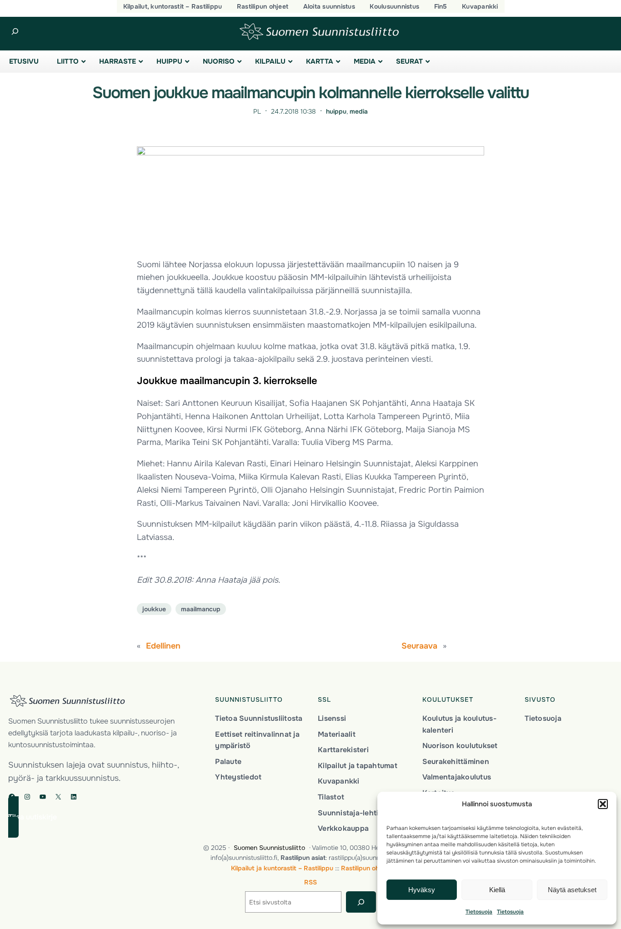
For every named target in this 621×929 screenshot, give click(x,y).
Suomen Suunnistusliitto (269, 848)
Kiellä (497, 890)
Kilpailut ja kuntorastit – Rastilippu (282, 868)
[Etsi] (361, 902)
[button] (602, 804)
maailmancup (200, 609)
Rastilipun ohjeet (366, 868)
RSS (310, 882)
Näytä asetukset (572, 890)
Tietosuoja (479, 911)
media (359, 111)
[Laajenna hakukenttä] (15, 31)
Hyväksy (421, 890)
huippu (336, 111)
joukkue (154, 609)
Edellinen (163, 646)
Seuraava (419, 646)
